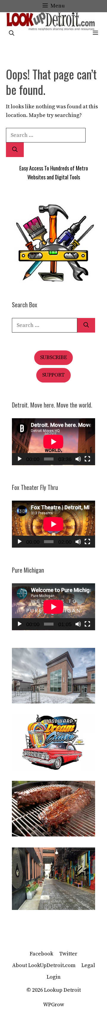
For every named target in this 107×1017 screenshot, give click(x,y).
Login (54, 977)
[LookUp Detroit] (50, 21)
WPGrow (53, 1004)
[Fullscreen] (87, 459)
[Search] (15, 149)
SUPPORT (53, 375)
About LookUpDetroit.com (43, 965)
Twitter (68, 953)
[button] (11, 33)
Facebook (41, 953)
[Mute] (78, 459)
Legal (88, 965)
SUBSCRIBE (53, 357)
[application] (53, 441)
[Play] (20, 459)
